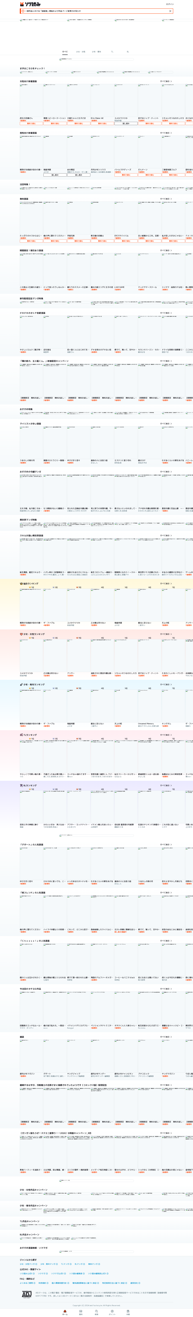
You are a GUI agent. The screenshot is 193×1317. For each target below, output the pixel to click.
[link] (32, 72)
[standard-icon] (170, 11)
